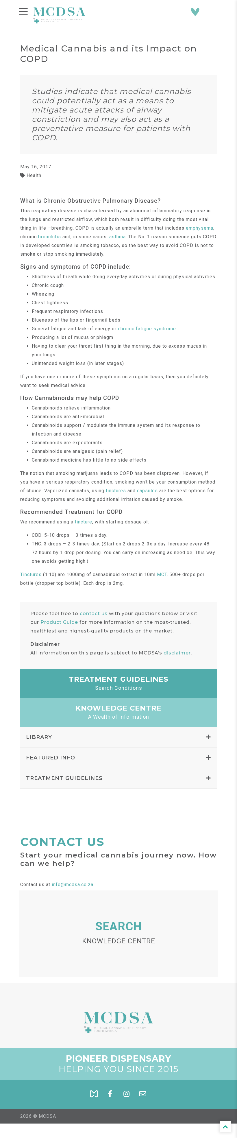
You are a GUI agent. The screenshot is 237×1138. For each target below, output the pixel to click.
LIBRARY (39, 737)
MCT (162, 574)
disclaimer (177, 653)
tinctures (116, 490)
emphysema (199, 228)
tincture (83, 522)
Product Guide (59, 622)
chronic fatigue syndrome (147, 328)
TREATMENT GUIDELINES (64, 778)
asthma (117, 236)
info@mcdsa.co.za (72, 884)
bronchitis (49, 236)
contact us (94, 613)
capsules (147, 490)
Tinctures (31, 574)
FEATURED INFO (50, 758)
